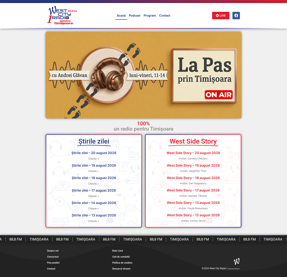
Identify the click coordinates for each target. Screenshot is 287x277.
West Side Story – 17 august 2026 (193, 190)
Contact (164, 15)
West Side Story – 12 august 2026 (193, 215)
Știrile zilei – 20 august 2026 (93, 153)
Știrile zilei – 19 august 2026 (94, 165)
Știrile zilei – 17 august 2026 (94, 190)
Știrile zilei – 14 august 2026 (94, 203)
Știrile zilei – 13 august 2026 (94, 215)
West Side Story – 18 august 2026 (193, 178)
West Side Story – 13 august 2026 (193, 203)
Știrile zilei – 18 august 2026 (94, 178)
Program (150, 15)
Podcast (134, 15)
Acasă (121, 15)
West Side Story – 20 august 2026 (193, 153)
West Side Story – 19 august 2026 (193, 165)
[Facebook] (236, 15)
